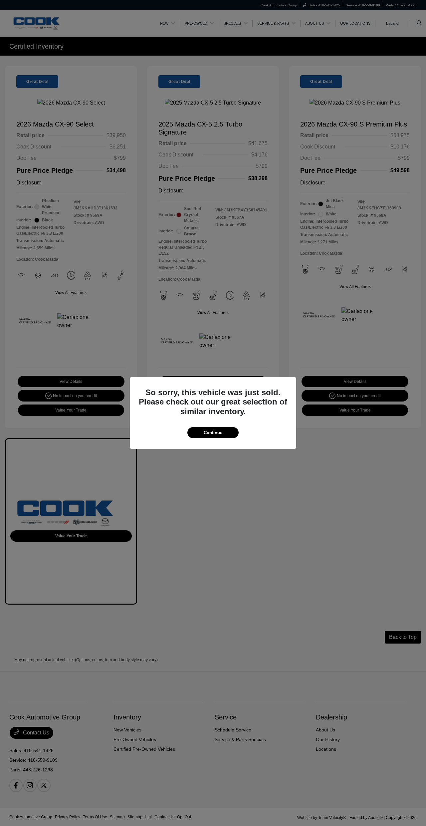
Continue (213, 432)
